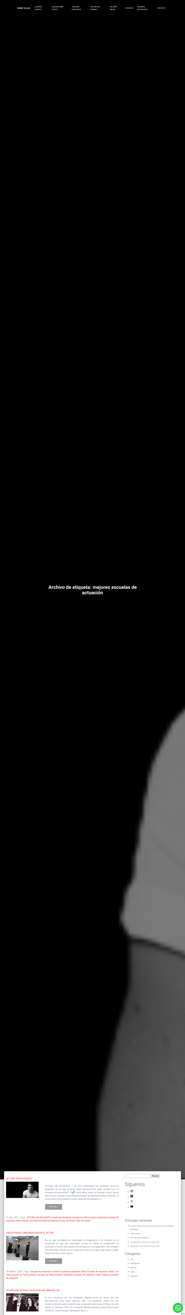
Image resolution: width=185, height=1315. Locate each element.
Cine (132, 1259)
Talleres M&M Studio (57, 8)
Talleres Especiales (76, 8)
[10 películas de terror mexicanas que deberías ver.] (22, 1302)
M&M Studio (23, 8)
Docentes (129, 8)
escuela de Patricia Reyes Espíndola (55, 1274)
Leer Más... (53, 1207)
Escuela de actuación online (73, 1271)
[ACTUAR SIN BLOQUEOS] (22, 1189)
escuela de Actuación (61, 1217)
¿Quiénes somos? (38, 8)
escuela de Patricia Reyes (24, 1274)
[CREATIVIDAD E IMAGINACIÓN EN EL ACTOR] (22, 1248)
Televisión (134, 1276)
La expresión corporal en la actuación (144, 1242)
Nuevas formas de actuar (63, 1220)
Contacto (161, 8)
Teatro (132, 1272)
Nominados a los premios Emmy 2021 (145, 1246)
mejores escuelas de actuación (36, 1220)
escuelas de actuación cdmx (87, 1274)
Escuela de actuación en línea (45, 1271)
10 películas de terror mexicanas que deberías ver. (33, 1290)
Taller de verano (82, 1220)
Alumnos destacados (142, 8)
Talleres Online (113, 8)
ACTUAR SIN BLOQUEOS (19, 1178)
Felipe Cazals (135, 1234)
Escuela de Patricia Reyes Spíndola (89, 1217)
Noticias (133, 1268)
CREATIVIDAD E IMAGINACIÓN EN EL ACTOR (30, 1232)
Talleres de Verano (95, 8)
